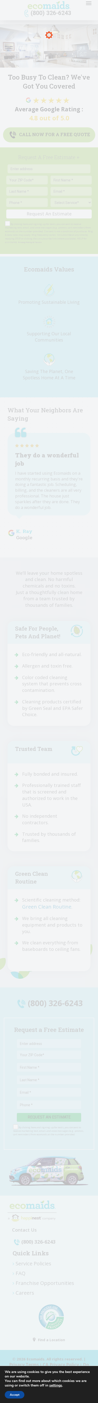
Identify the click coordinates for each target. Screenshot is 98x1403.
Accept (14, 1395)
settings (55, 1385)
